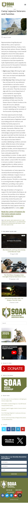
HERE (21, 208)
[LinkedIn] (18, 429)
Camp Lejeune (7, 220)
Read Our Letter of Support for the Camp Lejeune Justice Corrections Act (13, 214)
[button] (25, 4)
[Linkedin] (11, 495)
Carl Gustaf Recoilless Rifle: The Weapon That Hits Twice (14, 299)
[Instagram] (13, 429)
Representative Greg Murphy (15, 223)
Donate (19, 492)
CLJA (17, 221)
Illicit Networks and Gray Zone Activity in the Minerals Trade (14, 250)
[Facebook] (8, 429)
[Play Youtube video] (14, 352)
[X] (4, 429)
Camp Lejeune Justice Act (16, 220)
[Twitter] (7, 495)
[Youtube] (23, 429)
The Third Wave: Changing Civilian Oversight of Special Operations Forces (14, 276)
